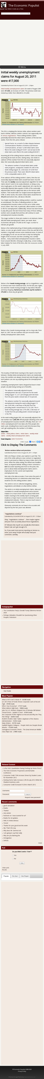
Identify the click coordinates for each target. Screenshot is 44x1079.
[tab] (6, 876)
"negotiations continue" (13, 514)
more (40, 843)
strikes (3, 434)
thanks (5, 808)
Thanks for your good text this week (15, 825)
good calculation (8, 806)
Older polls (5, 868)
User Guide (7, 691)
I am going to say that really (12, 833)
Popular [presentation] (6, 876)
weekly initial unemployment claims (18, 436)
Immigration (7, 838)
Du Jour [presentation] (15, 876)
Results (4, 870)
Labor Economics (17, 439)
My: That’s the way (9, 828)
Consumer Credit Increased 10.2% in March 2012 (19, 785)
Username (5, 790)
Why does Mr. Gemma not (12, 830)
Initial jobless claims (13, 434)
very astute (7, 813)
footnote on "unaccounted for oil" (14, 816)
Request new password (32, 797)
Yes (15, 855)
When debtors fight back (10, 708)
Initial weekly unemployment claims (12, 89)
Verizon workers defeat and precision (18, 450)
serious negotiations (9, 136)
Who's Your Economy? (9, 706)
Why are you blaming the (11, 835)
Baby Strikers (6, 723)
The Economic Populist (23, 5)
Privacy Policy (22, 1071)
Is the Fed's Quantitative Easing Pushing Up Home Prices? (22, 768)
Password (5, 794)
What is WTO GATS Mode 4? (11, 700)
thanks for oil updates (10, 818)
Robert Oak (12, 85)
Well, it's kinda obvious (10, 821)
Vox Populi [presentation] (24, 876)
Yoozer (5, 823)
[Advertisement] (22, 42)
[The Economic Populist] (3, 7)
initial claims (25, 434)
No (15, 859)
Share (33, 442)
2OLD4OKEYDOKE (18, 516)
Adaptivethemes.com (29, 1077)
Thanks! (6, 811)
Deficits (5, 840)
